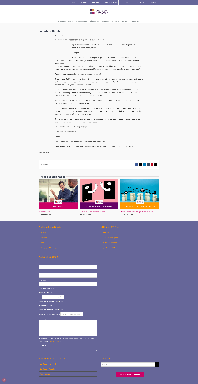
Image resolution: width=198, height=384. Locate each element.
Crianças (43, 238)
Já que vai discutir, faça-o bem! (93, 212)
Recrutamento (46, 374)
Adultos (43, 233)
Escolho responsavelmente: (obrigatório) (49, 314)
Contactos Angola (47, 369)
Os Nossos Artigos (109, 243)
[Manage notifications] (4, 380)
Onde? (40, 288)
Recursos (105, 233)
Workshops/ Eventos (48, 248)
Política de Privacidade (54, 341)
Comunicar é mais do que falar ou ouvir (136, 212)
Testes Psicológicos (110, 238)
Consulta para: (43, 301)
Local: (40, 297)
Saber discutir (44, 212)
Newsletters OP (108, 248)
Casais (42, 243)
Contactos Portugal (48, 364)
